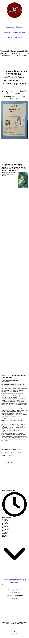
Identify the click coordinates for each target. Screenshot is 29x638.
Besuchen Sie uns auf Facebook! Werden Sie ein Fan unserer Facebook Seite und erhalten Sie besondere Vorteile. (14, 581)
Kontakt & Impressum (14, 37)
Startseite (10, 27)
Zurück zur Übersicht (6, 462)
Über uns (19, 27)
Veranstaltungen (19, 32)
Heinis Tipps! (7, 32)
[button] (14, 631)
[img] (14, 10)
